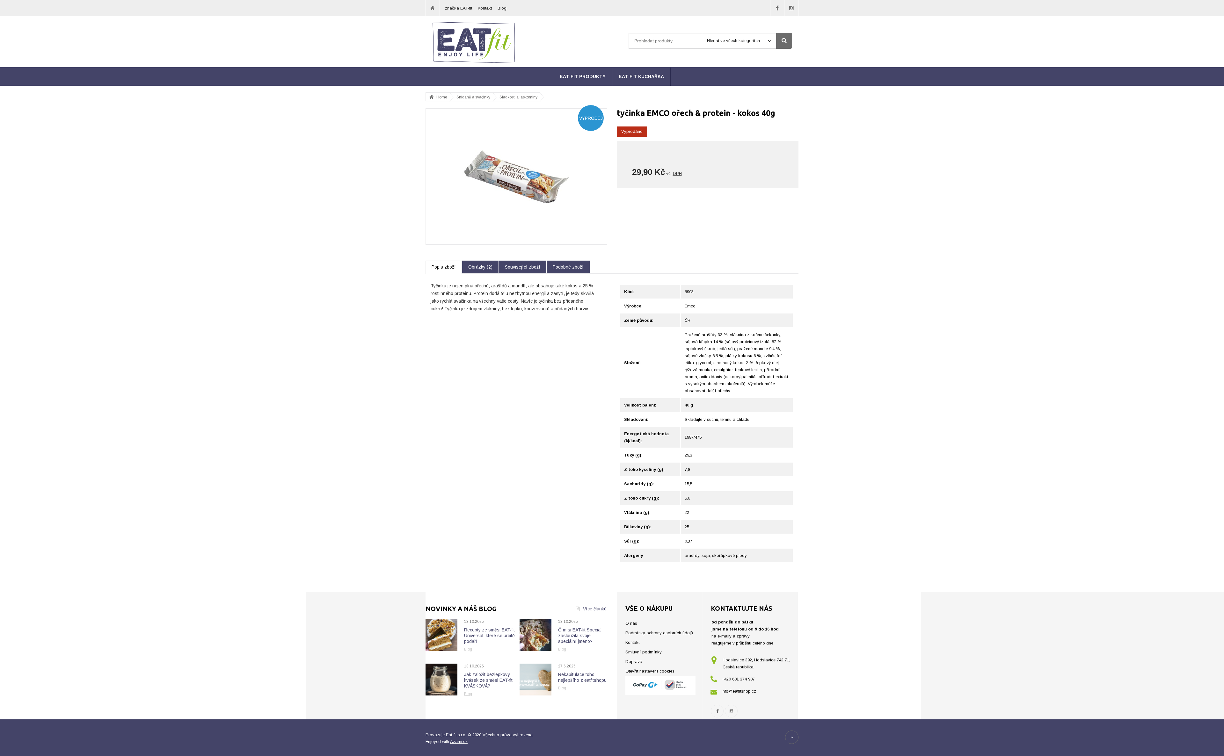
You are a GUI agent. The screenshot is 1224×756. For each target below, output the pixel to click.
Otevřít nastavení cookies (649, 671)
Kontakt (485, 8)
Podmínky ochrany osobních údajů (659, 632)
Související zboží (522, 267)
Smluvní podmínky (643, 652)
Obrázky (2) (480, 267)
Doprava (633, 661)
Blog (502, 8)
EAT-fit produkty (583, 76)
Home (441, 97)
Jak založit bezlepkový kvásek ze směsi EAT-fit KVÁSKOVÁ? (488, 680)
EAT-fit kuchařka (641, 76)
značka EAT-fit (458, 8)
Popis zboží (444, 267)
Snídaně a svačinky (473, 97)
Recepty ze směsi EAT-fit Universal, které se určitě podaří (489, 635)
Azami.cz (459, 741)
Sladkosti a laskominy (518, 97)
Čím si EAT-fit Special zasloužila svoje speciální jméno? (579, 635)
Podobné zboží (568, 267)
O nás (631, 623)
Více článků (595, 608)
